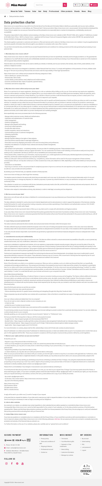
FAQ (83, 444)
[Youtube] (22, 463)
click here (57, 419)
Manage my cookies (67, 455)
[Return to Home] (5, 16)
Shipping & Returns (46, 446)
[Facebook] (12, 463)
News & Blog (65, 449)
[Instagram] (6, 463)
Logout (84, 450)
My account (85, 438)
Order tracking (86, 441)
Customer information (67, 452)
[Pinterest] (17, 463)
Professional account (47, 449)
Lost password (86, 447)
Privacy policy (45, 438)
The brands (64, 438)
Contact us (44, 452)
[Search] (65, 5)
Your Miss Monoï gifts (67, 441)
